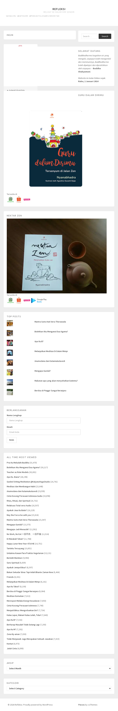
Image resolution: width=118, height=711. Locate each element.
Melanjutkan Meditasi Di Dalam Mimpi (51, 351)
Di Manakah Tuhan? (15, 538)
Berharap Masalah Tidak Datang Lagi (23, 624)
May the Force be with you (19, 515)
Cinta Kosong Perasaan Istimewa (22, 605)
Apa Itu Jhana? (13, 477)
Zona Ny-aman (13, 634)
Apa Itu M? (11, 629)
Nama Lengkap (14, 415)
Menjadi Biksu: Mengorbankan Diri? (22, 610)
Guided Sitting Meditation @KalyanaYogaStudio (28, 481)
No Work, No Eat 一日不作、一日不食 (24, 534)
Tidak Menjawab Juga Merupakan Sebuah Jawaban (30, 639)
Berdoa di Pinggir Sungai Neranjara (50, 390)
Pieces (81, 704)
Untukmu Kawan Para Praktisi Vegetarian (25, 553)
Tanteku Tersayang (15, 548)
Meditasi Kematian (15, 596)
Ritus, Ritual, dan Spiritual (18, 500)
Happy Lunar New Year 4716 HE (20, 543)
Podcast (35, 16)
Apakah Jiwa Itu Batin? (17, 510)
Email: (10, 427)
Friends (10, 577)
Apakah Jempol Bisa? (16, 567)
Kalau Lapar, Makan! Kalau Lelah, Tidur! (24, 615)
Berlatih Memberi (14, 558)
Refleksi (59, 9)
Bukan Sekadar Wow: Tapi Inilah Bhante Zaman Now (30, 572)
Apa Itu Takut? (13, 586)
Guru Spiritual (13, 562)
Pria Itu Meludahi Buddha (18, 462)
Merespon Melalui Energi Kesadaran (23, 600)
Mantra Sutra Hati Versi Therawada (50, 321)
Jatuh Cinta (12, 648)
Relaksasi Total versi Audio (19, 505)
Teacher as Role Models (18, 472)
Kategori (24, 16)
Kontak (55, 16)
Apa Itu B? (39, 341)
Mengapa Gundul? (43, 370)
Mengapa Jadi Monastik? (18, 529)
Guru (14, 16)
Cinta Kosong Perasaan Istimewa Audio (24, 496)
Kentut (10, 643)
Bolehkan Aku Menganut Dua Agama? (51, 331)
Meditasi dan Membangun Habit (21, 486)
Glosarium (45, 16)
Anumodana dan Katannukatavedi (50, 361)
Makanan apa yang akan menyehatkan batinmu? (56, 380)
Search (105, 36)
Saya (8, 16)
